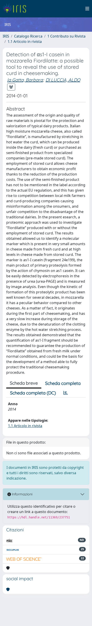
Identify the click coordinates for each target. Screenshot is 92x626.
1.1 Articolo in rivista (25, 41)
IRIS (6, 36)
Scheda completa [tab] (63, 383)
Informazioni (21, 494)
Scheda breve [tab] (24, 383)
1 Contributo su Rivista (66, 36)
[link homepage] (16, 9)
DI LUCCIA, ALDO (63, 80)
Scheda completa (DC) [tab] (33, 393)
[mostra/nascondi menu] (87, 8)
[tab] (66, 393)
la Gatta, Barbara (25, 80)
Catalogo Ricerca (28, 36)
